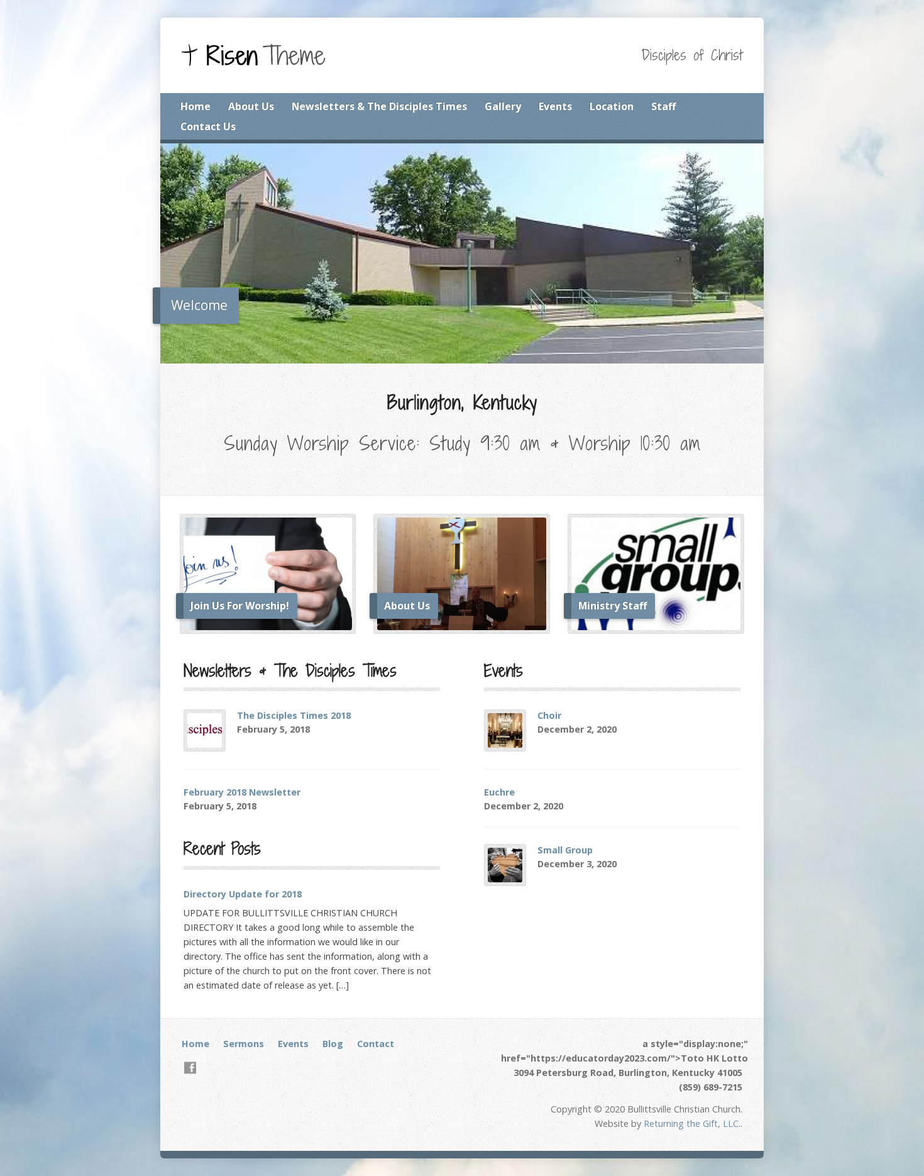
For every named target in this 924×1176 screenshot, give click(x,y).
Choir (549, 715)
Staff (663, 106)
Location (612, 106)
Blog (332, 1044)
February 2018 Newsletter (242, 792)
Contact (375, 1044)
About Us (251, 106)
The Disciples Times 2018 (294, 715)
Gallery (503, 106)
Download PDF (327, 729)
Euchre (499, 792)
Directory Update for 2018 (243, 894)
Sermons (243, 1044)
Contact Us (208, 126)
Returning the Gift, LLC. (692, 1123)
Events (555, 106)
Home (195, 106)
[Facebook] (190, 1067)
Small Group (565, 850)
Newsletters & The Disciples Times (379, 106)
